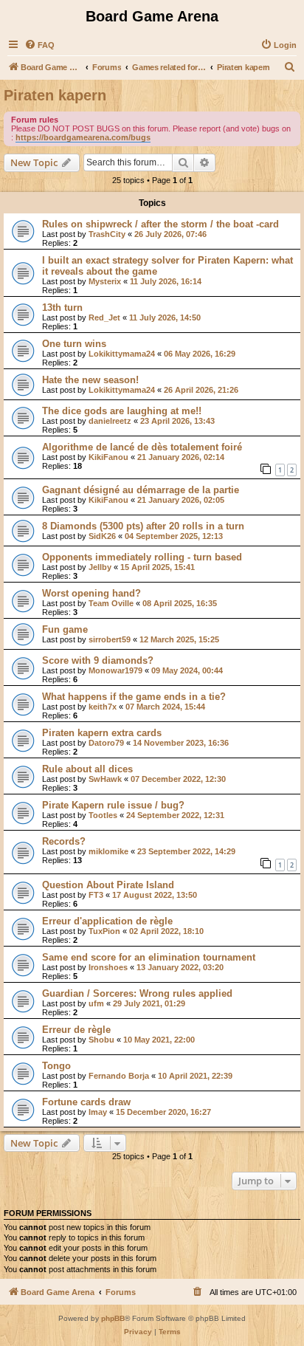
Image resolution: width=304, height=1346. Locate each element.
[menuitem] (39, 45)
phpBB (113, 1318)
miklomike (108, 851)
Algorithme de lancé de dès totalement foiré (142, 447)
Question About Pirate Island (108, 884)
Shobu (101, 1039)
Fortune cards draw (86, 1102)
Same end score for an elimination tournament (148, 957)
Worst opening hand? (91, 593)
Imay (98, 1112)
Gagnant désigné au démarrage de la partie (140, 489)
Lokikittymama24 (122, 353)
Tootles (103, 815)
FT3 (96, 894)
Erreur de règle (76, 1029)
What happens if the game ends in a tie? (134, 696)
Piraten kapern (55, 95)
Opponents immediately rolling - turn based (142, 557)
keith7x (103, 706)
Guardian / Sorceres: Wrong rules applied (137, 993)
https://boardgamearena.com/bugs (83, 137)
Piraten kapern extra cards (102, 732)
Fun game (65, 629)
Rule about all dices (87, 769)
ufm (96, 1003)
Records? (64, 841)
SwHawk (105, 779)
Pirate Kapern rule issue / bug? (113, 805)
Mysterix (105, 281)
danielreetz (110, 420)
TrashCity (107, 234)
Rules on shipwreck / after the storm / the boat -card (160, 224)
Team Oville (111, 603)
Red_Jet (104, 317)
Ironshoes (108, 967)
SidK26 (102, 536)
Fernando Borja (119, 1075)
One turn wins (74, 343)
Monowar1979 (115, 670)
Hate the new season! (90, 379)
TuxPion (104, 931)
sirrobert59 (110, 639)
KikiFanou (108, 457)
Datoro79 (106, 742)
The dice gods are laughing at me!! (121, 410)
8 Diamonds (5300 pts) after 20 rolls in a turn (143, 526)
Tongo (56, 1065)
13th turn (62, 307)
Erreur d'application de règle (107, 921)
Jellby (100, 567)
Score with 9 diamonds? (97, 660)
